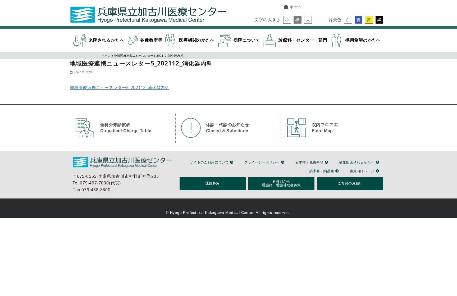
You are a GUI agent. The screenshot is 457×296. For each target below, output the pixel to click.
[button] (287, 20)
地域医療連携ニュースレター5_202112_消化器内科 (119, 87)
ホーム (106, 56)
